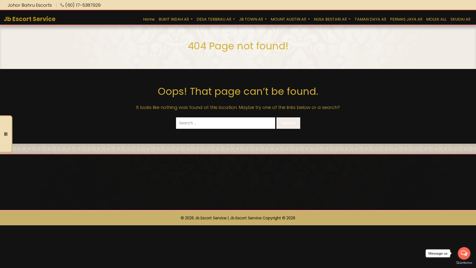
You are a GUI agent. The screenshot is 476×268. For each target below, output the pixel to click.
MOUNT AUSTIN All (289, 19)
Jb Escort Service (30, 19)
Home (149, 19)
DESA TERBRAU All (214, 19)
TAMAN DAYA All (370, 19)
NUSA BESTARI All (331, 19)
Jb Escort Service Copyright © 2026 (262, 218)
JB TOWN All (251, 19)
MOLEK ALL (436, 19)
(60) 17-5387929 (82, 5)
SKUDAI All (460, 19)
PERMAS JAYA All (406, 19)
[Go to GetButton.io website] (464, 263)
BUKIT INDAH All (174, 19)
